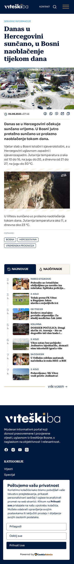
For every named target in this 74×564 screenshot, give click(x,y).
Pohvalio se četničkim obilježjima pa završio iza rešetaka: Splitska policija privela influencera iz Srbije (48, 286)
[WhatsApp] (51, 114)
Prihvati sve (17, 545)
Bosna (10, 239)
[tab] (20, 269)
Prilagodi (15, 526)
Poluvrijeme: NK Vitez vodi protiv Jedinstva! (44, 374)
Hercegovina (28, 239)
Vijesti (8, 469)
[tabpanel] (37, 333)
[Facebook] (45, 114)
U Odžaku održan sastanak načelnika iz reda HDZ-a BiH (48, 359)
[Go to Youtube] (20, 450)
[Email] (62, 114)
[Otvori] (65, 7)
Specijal (9, 474)
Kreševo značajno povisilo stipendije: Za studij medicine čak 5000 (46, 315)
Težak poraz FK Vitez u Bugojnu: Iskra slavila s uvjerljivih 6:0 (44, 300)
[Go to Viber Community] (27, 450)
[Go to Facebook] (6, 450)
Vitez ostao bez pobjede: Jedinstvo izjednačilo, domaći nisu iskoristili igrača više (49, 345)
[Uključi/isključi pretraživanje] (55, 7)
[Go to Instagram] (13, 450)
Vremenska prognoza (20, 245)
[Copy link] (68, 114)
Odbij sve (15, 536)
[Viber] (57, 114)
